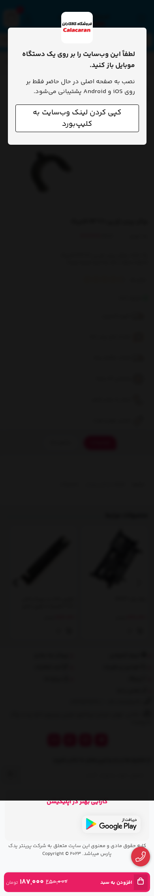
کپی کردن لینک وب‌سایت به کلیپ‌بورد (77, 118)
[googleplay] (111, 824)
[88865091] (140, 857)
